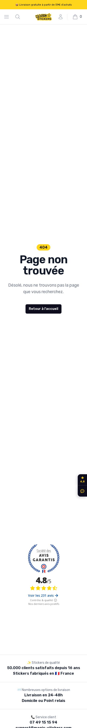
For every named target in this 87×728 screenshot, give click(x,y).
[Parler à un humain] (81, 491)
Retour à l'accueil (43, 309)
